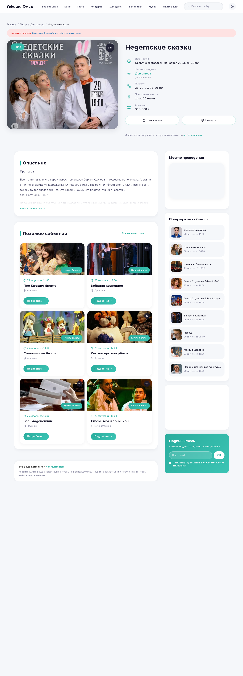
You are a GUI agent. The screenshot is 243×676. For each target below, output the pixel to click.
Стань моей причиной (110, 421)
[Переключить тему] (232, 6)
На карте (210, 120)
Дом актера (37, 24)
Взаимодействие (38, 421)
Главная (11, 24)
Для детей (116, 6)
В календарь (154, 120)
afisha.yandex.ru (192, 135)
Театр (80, 6)
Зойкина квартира (107, 285)
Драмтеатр (100, 290)
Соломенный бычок (40, 353)
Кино (67, 6)
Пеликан (32, 426)
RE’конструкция (102, 426)
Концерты (97, 6)
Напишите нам (55, 466)
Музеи (153, 6)
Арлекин (32, 290)
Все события (50, 6)
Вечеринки (135, 6)
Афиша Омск (20, 6)
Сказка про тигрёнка (109, 353)
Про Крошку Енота (39, 285)
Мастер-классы (172, 6)
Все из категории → (135, 233)
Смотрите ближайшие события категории (56, 33)
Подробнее (34, 301)
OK (219, 455)
